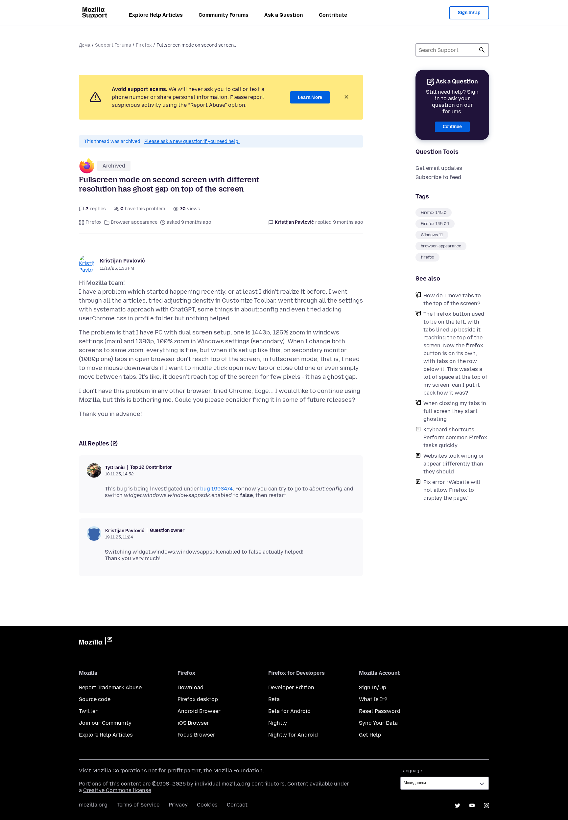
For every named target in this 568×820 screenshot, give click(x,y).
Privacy (178, 805)
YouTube (472, 805)
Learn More (310, 97)
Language (411, 771)
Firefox (144, 45)
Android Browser (199, 711)
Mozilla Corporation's (119, 770)
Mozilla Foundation (238, 770)
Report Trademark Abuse (110, 687)
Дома (84, 45)
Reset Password (379, 711)
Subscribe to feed (438, 177)
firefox (427, 257)
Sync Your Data (378, 723)
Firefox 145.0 (433, 212)
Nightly (277, 723)
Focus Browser (196, 735)
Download (190, 687)
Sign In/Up (469, 12)
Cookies (207, 805)
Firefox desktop (198, 699)
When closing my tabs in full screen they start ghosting (454, 411)
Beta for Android (289, 711)
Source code (94, 699)
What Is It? (373, 699)
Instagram (486, 805)
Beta (274, 699)
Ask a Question (283, 15)
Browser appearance (134, 222)
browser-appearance (441, 246)
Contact (237, 805)
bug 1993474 (216, 489)
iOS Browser (193, 723)
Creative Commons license (117, 790)
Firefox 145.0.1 (435, 223)
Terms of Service (138, 805)
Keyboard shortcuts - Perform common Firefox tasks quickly (455, 437)
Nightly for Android (293, 735)
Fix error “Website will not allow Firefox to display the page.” (451, 490)
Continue (452, 126)
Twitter (88, 711)
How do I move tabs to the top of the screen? (452, 299)
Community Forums (223, 15)
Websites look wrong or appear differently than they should (453, 464)
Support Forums (113, 45)
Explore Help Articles (156, 15)
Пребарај (482, 50)
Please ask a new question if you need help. (192, 141)
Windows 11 (432, 235)
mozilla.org (93, 805)
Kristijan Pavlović (122, 261)
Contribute (333, 15)
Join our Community (105, 723)
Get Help (370, 735)
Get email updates (438, 168)
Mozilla (95, 642)
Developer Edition (291, 687)
